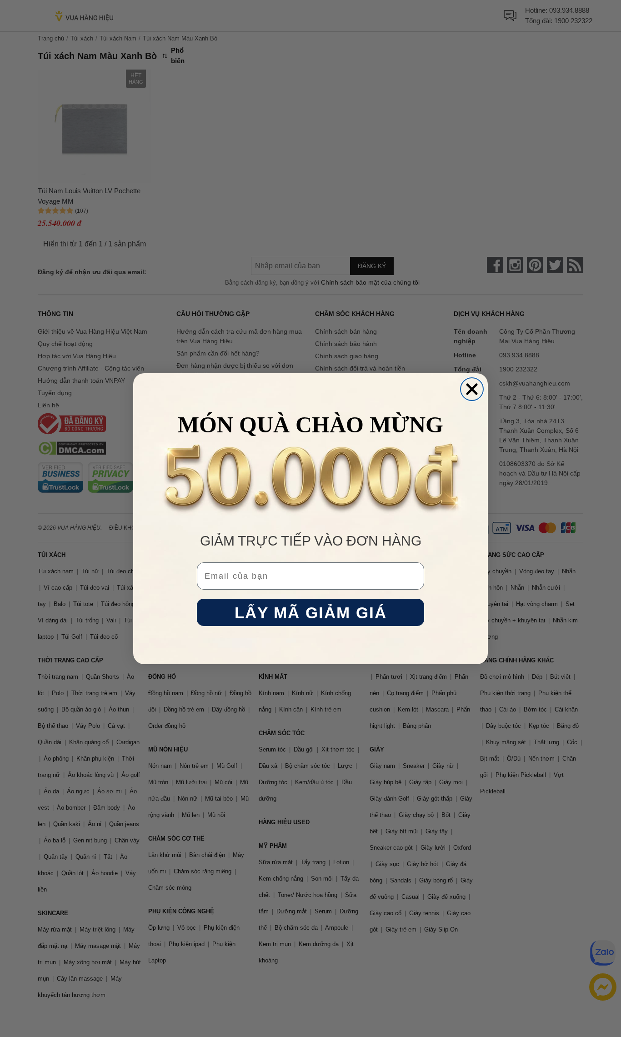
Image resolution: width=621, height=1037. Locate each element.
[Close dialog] (472, 389)
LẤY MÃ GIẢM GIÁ (311, 612)
